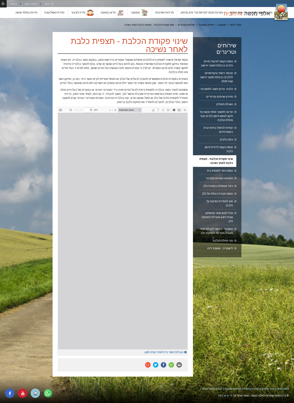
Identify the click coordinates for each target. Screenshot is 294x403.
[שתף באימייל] (147, 365)
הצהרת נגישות (251, 388)
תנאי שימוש (268, 388)
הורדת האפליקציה (212, 388)
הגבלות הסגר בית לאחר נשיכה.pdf (164, 352)
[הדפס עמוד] (179, 365)
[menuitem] (46, 4)
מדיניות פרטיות (233, 388)
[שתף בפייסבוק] (163, 365)
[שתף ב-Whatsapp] (171, 365)
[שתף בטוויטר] (155, 365)
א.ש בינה (223, 395)
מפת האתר (283, 388)
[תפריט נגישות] (3, 3)
